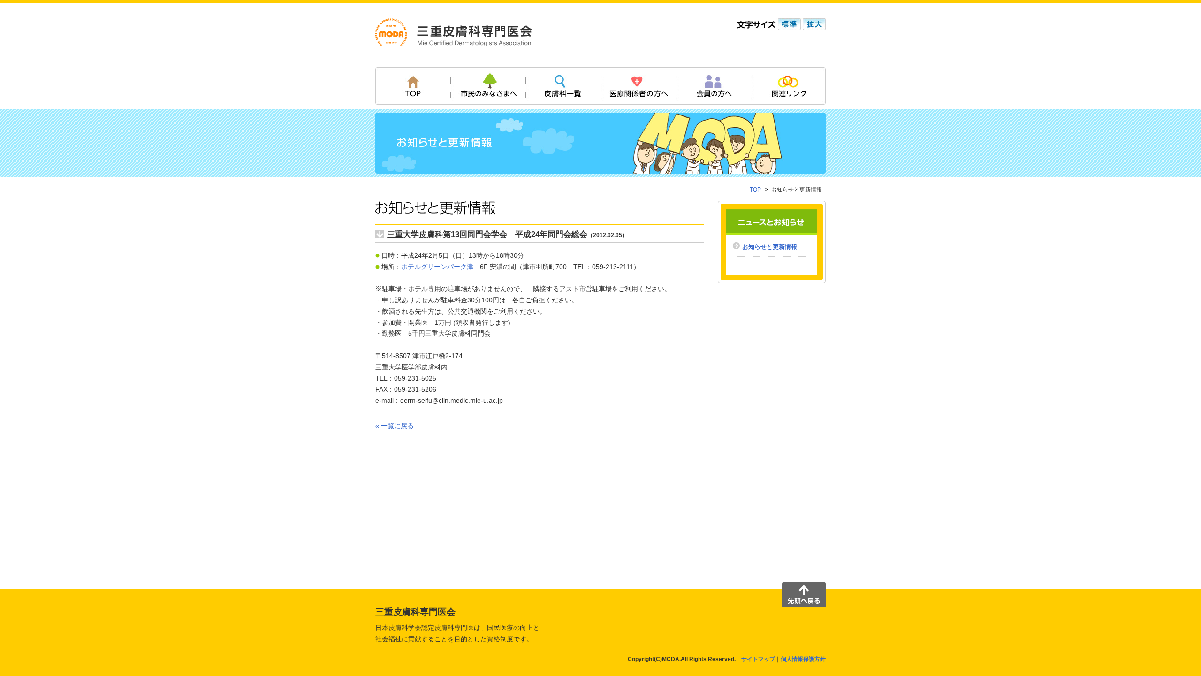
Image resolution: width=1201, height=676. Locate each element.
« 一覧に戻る (394, 426)
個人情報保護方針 (803, 659)
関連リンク (788, 86)
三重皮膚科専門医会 (453, 32)
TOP (412, 86)
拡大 (813, 24)
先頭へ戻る (804, 594)
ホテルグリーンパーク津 (437, 266)
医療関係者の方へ (638, 86)
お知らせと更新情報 (769, 246)
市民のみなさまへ (487, 86)
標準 (788, 24)
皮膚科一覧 (562, 86)
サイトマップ (758, 659)
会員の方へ (713, 86)
